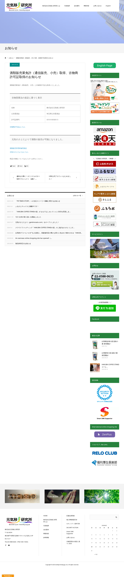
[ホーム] (5, 58)
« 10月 (95, 554)
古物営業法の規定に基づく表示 (73, 542)
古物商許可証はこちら (17, 127)
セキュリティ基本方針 (73, 524)
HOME (45, 516)
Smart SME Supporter (70, 532)
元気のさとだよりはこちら (19, 152)
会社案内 (76, 6)
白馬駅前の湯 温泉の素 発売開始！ (110, 354)
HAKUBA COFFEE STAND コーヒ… (110, 365)
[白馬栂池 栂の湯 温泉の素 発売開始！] (95, 345)
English (108, 6)
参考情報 (46, 537)
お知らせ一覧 (77, 195)
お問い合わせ (97, 6)
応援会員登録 (70, 516)
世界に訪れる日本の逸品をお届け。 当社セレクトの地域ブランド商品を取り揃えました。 (104, 81)
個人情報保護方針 (71, 520)
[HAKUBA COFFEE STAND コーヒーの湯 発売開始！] (95, 368)
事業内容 (86, 6)
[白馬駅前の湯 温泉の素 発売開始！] (95, 356)
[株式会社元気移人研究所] (19, 6)
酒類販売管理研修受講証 (18, 148)
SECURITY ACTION (72, 527)
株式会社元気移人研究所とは (51, 6)
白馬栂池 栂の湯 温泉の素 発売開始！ (110, 342)
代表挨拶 (67, 6)
